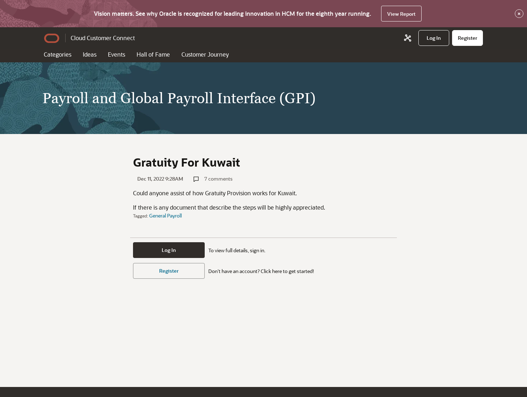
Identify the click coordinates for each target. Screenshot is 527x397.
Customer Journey (205, 54)
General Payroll (165, 215)
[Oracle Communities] (407, 38)
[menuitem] (433, 38)
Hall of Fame (153, 54)
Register (169, 270)
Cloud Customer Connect (103, 38)
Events (116, 54)
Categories (57, 54)
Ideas (89, 54)
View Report (401, 13)
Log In (169, 250)
